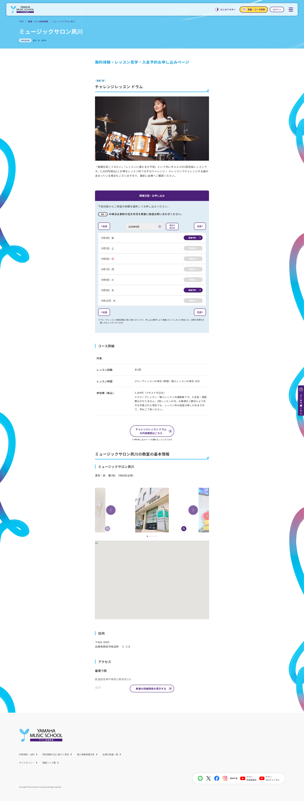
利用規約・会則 (27, 754)
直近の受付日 (172, 226)
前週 (104, 226)
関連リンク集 (49, 762)
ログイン (277, 9)
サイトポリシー (27, 762)
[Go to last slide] (111, 510)
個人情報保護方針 (86, 754)
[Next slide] (193, 510)
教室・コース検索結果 (38, 21)
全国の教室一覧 (110, 754)
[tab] (147, 536)
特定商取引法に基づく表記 (55, 754)
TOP (21, 21)
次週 (199, 226)
